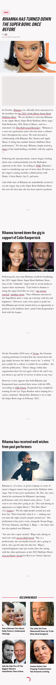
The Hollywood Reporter (28, 127)
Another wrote (17, 294)
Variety (10, 510)
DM (6, 34)
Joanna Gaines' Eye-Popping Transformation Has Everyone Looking (40, 669)
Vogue (36, 353)
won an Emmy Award (12, 555)
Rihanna (17, 109)
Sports (6, 12)
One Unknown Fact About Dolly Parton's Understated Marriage (13, 631)
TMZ (38, 165)
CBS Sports (20, 387)
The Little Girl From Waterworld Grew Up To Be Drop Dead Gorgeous (42, 631)
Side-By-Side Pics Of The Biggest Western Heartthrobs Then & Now (12, 669)
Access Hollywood (25, 537)
